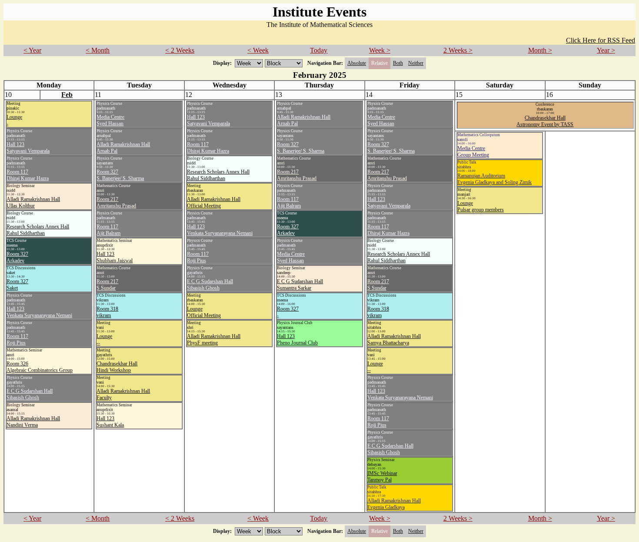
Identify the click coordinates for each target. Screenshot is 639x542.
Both (398, 63)
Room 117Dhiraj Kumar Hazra (28, 175)
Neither (415, 63)
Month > (540, 50)
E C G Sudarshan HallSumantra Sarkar (300, 284)
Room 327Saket (17, 284)
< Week (258, 50)
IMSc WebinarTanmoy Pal (382, 476)
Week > (379, 50)
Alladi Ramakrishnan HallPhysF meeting (213, 339)
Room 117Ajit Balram (108, 230)
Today (318, 50)
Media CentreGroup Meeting (473, 151)
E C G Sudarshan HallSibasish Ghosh (30, 394)
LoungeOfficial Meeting (204, 312)
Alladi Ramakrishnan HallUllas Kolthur (33, 202)
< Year (32, 50)
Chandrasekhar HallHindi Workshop (117, 367)
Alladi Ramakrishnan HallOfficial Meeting (213, 202)
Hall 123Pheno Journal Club (297, 339)
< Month (98, 50)
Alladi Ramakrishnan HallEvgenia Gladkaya (394, 504)
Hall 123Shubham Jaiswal (115, 257)
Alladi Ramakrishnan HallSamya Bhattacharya (394, 339)
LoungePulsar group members (480, 206)
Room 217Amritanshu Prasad (116, 202)
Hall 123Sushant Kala (110, 421)
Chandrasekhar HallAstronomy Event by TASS (544, 121)
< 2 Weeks (179, 50)
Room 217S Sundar (107, 284)
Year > (606, 50)
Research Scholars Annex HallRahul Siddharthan (38, 230)
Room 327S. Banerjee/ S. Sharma (120, 175)
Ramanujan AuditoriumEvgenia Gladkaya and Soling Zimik (494, 179)
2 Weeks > (458, 50)
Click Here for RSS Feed (600, 40)
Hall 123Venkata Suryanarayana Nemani (39, 312)
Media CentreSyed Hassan (110, 120)
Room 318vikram (107, 312)
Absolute (356, 63)
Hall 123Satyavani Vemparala (28, 147)
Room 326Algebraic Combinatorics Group (40, 367)
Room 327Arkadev (17, 257)
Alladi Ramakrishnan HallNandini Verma (33, 421)
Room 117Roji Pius (17, 339)
